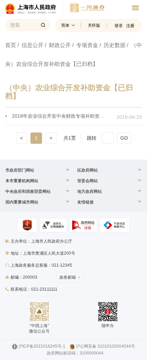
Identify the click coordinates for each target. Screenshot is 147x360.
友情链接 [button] (85, 202)
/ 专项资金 (85, 45)
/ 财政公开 (58, 45)
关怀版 (94, 25)
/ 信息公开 (30, 45)
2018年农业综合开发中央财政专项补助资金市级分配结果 (60, 116)
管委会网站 (87, 180)
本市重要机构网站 (21, 180)
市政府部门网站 (19, 170)
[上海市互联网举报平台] (83, 225)
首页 (10, 45)
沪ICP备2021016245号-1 (41, 346)
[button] (19, 170)
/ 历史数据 (112, 45)
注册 (130, 25)
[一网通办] (34, 10)
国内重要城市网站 (21, 202)
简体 (65, 25)
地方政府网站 (89, 191)
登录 (119, 25)
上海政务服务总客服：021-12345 (41, 265)
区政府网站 (87, 170)
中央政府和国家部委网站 (28, 191)
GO (124, 138)
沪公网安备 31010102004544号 (105, 346)
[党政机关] (27, 225)
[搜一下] (43, 25)
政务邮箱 (67, 277)
